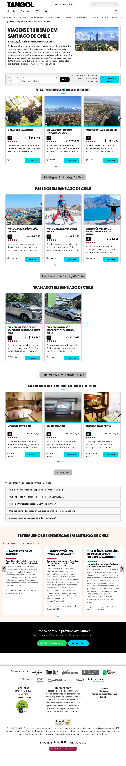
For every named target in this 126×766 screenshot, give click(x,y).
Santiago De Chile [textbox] (30, 81)
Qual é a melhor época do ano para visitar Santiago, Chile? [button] (35, 489)
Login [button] (12, 11)
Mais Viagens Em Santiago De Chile (63, 177)
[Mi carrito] (46, 11)
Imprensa (104, 696)
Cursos (105, 17)
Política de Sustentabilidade (104, 694)
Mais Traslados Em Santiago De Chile (63, 374)
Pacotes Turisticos (36, 17)
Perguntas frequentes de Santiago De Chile (29, 482)
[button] (104, 4)
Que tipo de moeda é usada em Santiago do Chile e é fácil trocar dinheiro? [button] (42, 511)
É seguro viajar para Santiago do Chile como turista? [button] (32, 518)
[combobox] (13, 79)
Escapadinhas (81, 17)
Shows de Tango (54, 17)
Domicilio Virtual (23, 697)
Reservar (33, 160)
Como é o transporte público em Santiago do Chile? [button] (32, 503)
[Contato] (37, 11)
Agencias (26, 11)
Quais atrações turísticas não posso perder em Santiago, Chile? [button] (38, 496)
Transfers (68, 17)
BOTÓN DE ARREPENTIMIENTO (63, 749)
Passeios (22, 17)
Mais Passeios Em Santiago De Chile (63, 276)
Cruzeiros (95, 17)
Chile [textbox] (10, 81)
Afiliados (104, 688)
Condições (104, 691)
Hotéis (114, 17)
